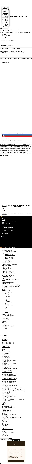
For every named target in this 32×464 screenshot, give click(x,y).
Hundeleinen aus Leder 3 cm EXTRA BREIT (9, 273)
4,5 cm (6, 310)
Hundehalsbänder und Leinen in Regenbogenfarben (9, 380)
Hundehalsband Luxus (10, 150)
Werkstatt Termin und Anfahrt (6, 223)
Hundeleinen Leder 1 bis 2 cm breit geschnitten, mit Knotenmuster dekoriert (13, 399)
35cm (11, 140)
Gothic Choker (5, 14)
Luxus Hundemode (14, 153)
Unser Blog (3, 229)
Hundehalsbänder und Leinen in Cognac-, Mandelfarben (10, 376)
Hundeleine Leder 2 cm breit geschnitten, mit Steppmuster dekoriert (12, 387)
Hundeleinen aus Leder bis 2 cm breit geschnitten (9, 396)
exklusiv (6, 147)
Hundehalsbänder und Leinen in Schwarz (8, 383)
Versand (2, 28)
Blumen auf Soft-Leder (8, 261)
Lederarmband (5, 10)
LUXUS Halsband (7, 152)
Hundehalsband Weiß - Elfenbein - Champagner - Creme (10, 368)
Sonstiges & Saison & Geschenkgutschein (9, 327)
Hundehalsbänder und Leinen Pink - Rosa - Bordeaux (9, 385)
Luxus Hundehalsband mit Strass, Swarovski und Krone (11, 279)
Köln (18, 151)
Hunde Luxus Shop (28, 148)
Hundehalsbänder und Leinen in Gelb (7, 377)
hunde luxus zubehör (2, 149)
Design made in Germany (17, 146)
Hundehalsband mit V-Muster (7, 266)
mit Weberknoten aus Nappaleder (10, 255)
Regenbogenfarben (7, 301)
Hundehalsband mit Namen (7, 252)
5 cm (5, 311)
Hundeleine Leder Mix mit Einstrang (7, 392)
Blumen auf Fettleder (8, 260)
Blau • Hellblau (7, 294)
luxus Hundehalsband (15, 152)
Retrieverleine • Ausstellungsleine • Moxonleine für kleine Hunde (12, 284)
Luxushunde (26, 153)
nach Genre (3, 289)
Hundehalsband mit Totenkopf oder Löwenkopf (10, 278)
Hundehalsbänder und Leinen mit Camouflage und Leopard (10, 384)
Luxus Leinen (3, 280)
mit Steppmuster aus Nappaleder (9, 258)
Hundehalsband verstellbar (5, 367)
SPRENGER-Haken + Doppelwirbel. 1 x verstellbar (13, 142)
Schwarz (6, 303)
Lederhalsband (23, 151)
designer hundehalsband (24, 146)
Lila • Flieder (6, 299)
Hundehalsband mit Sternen (7, 265)
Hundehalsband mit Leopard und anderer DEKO (10, 264)
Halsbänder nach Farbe (6, 290)
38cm (17, 140)
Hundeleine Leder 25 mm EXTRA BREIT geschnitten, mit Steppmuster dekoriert (13, 390)
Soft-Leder (3, 420)
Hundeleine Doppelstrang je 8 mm (7, 386)
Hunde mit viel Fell (8, 149)
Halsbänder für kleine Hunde (13, 144)
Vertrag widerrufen (16, 440)
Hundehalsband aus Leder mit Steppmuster (8, 352)
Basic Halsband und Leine (5, 337)
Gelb (5, 297)
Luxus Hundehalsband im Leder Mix (22, 145)
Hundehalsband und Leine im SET (6, 287)
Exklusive (8, 147)
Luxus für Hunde (2, 152)
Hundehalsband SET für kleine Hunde (8, 288)
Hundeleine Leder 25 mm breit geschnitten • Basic (9, 388)
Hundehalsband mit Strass (7, 262)
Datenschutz (3, 220)
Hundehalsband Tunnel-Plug (3, 151)
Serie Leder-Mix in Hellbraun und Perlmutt (8, 418)
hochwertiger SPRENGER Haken (15, 148)
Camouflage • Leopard (8, 295)
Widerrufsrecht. (28, 58)
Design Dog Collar (11, 146)
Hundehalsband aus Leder (18, 149)
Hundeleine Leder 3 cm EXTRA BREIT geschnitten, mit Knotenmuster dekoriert (13, 391)
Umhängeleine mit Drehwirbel (6, 422)
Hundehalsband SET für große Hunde (7, 365)
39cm (18, 140)
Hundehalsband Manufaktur (24, 150)
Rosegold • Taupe (7, 302)
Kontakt (3, 222)
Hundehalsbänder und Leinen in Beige (7, 374)
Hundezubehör (16, 151)
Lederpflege (5, 328)
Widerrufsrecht (4, 219)
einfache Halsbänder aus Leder (7, 250)
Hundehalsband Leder (5, 354)
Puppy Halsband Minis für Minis (9, 315)
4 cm (5, 309)
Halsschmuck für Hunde (5, 348)
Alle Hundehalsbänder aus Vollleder (8, 249)
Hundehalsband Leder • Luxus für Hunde (6, 439)
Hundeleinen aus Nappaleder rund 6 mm (7, 397)
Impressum (3, 217)
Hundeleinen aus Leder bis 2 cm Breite (8, 271)
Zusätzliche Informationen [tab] (6, 35)
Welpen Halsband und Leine (5, 27)
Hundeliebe (9, 151)
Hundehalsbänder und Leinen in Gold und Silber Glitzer (10, 378)
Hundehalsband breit (24, 149)
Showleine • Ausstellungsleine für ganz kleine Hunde (11, 286)
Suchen (10, 438)
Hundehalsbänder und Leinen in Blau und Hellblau (9, 375)
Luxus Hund (10, 152)
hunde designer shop (22, 148)
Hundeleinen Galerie (4, 231)
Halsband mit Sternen (5, 345)
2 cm (5, 306)
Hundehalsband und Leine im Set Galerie (8, 230)
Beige (5, 293)
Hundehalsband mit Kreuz (5, 26)
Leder (20, 151)
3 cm (5, 308)
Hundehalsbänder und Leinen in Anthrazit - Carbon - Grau (10, 373)
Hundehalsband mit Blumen (6, 357)
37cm (15, 140)
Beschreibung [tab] (4, 34)
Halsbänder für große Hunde (6, 346)
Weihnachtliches (4, 423)
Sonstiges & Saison (4, 421)
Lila (31, 151)
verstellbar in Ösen (6, 318)
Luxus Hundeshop (19, 153)
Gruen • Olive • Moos (8, 298)
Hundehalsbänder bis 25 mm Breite (7, 370)
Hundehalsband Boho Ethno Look (6, 353)
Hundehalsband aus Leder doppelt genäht (11, 251)
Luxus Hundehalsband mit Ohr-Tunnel (8, 275)
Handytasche (3, 349)
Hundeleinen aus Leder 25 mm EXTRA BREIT (9, 272)
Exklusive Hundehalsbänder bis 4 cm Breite (8, 342)
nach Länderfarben (7, 291)
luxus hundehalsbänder (9, 153)
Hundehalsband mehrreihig (7, 276)
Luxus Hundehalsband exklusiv (22, 152)
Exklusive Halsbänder (12, 147)
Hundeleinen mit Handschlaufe (6, 400)
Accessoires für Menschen (5, 323)
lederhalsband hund (28, 151)
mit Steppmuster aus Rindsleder (9, 257)
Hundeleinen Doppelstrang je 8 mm (8, 281)
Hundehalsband (13, 149)
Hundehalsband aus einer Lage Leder (7, 351)
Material (3, 408)
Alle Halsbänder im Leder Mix (7, 274)
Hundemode (12, 151)
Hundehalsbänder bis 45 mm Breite (7, 372)
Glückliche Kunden (4, 232)
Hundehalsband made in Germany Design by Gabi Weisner (10, 228)
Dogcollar (28, 146)
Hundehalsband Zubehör (6, 320)
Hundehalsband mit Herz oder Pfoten (8, 263)
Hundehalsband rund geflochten (8, 277)
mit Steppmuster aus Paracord (9, 259)
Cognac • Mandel (7, 296)
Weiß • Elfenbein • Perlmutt (9, 305)
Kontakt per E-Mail (2, 236)
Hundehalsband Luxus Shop (17, 150)
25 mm (6, 307)
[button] (3, 134)
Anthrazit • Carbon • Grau (8, 292)
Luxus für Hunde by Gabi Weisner (10, 247)
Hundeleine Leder (4, 269)
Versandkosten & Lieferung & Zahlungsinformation (9, 221)
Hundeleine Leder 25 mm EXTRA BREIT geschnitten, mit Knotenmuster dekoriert (13, 389)
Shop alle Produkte (4, 226)
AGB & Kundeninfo (4, 218)
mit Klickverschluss (6, 317)
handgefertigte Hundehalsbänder (4, 148)
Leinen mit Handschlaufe (6, 270)
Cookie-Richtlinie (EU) (5, 233)
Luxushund (23, 153)
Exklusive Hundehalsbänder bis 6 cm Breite (8, 343)
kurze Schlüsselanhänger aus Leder (5, 13)
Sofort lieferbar (4, 419)
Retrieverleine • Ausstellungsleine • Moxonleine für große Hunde (12, 285)
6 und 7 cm (6, 312)
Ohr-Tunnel (3, 413)
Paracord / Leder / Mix (5, 415)
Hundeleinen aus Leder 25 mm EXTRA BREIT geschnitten (10, 394)
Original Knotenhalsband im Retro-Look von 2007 (9, 414)
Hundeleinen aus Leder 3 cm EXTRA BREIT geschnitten (10, 395)
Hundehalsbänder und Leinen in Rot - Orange (8, 382)
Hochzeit (4, 321)
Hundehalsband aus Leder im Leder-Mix (7, 227)
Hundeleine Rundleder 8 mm (6, 393)
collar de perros (7, 146)
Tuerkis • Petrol (7, 304)
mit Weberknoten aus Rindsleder (9, 254)
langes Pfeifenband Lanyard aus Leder (5, 11)
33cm (8, 140)
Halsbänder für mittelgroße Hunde (8, 313)
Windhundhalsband (6, 319)
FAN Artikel (4, 322)
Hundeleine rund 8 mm (6, 283)
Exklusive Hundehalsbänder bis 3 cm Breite (8, 341)
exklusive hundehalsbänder (19, 147)
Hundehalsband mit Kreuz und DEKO (7, 359)
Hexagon (10, 148)
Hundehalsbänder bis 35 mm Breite (21, 144)
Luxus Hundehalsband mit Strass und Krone (8, 407)
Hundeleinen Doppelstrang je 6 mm (8, 282)
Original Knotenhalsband (6, 253)
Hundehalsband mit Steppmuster (8, 256)
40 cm (20, 140)
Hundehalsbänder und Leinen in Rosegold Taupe (9, 381)
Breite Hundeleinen (4, 340)
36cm (13, 140)
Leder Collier (3, 402)
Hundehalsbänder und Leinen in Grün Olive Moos (11, 145)
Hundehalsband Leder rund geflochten (7, 355)
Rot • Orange (7, 300)
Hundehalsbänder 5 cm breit (6, 369)
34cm (9, 140)
